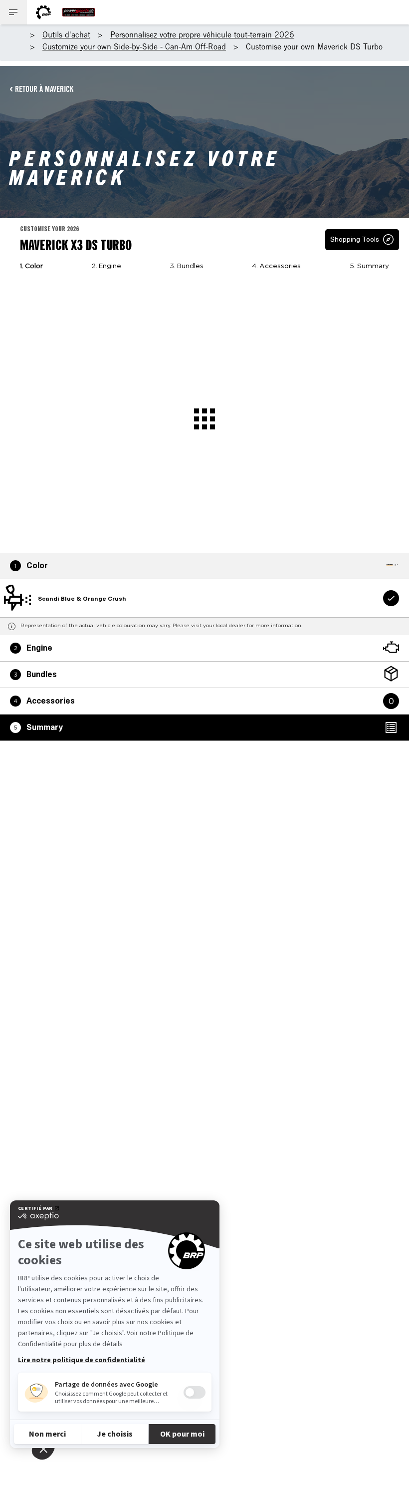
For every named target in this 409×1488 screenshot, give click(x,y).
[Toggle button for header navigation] (13, 12)
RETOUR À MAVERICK (44, 89)
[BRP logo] (43, 12)
